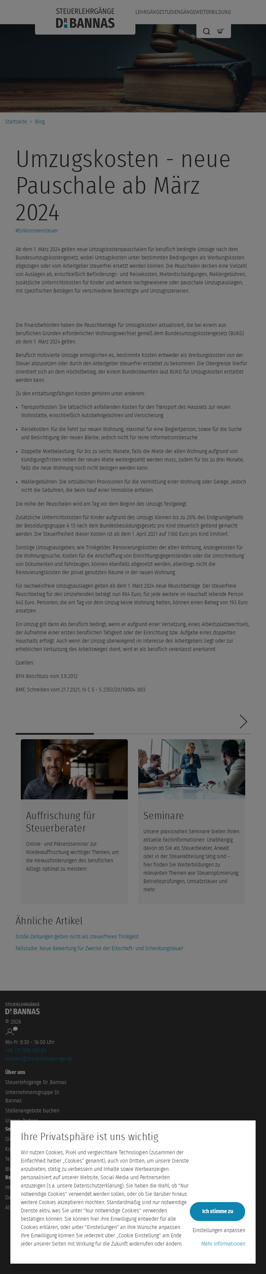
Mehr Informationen (223, 1244)
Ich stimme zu (217, 1211)
